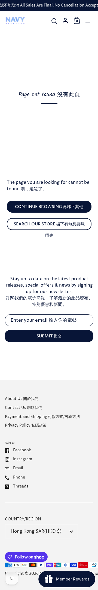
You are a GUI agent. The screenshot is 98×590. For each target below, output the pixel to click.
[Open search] (54, 21)
